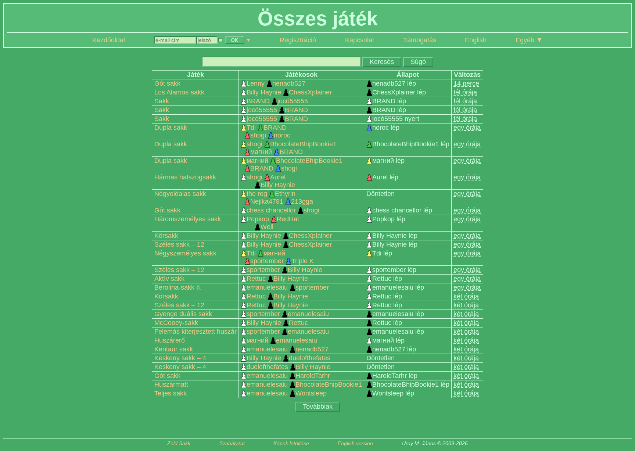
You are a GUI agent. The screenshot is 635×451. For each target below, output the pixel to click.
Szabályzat (232, 443)
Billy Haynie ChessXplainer (289, 92)
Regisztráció (298, 40)
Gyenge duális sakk (183, 314)
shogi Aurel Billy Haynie (271, 181)
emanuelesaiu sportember (288, 287)
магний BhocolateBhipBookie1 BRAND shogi (294, 164)
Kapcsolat (359, 40)
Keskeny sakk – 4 (180, 358)
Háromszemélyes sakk (187, 219)
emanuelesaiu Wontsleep (287, 393)
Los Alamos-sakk (179, 92)
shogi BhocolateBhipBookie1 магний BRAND (292, 147)
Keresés (382, 61)
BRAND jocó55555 (277, 101)
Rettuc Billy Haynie (277, 278)
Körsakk (166, 235)
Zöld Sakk (178, 443)
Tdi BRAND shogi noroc (268, 131)
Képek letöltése (291, 443)
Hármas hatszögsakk (185, 177)
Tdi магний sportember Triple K (280, 257)
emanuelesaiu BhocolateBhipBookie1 (304, 384)
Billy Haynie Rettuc (277, 322)
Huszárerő (169, 340)
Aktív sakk (169, 278)
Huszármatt (171, 384)
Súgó (418, 61)
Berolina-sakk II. (178, 287)
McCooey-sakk (176, 322)
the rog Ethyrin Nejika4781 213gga (280, 197)
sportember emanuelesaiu (288, 314)
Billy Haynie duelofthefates (288, 358)
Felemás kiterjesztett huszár (195, 331)
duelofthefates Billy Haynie (288, 367)
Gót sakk (167, 83)
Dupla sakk (170, 127)
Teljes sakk (170, 393)
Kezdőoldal (108, 40)
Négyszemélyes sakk (185, 253)
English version (355, 443)
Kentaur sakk (173, 349)
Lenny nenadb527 (276, 83)
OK (234, 40)
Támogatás (419, 40)
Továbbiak (318, 406)
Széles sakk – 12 (179, 244)
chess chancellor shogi (283, 210)
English (476, 40)
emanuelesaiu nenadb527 (288, 349)
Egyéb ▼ (529, 40)
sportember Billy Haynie (284, 269)
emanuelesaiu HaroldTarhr (288, 375)
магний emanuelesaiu (282, 340)
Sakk (161, 101)
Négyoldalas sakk (180, 193)
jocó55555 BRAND (277, 110)
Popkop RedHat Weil (273, 222)
